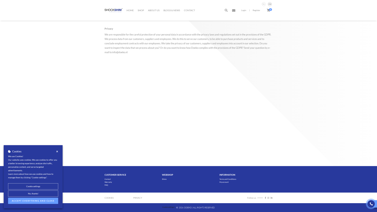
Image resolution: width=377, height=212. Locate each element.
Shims (164, 179)
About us (153, 10)
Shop (141, 10)
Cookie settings (33, 186)
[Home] (114, 10)
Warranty (108, 182)
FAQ (106, 185)
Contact (189, 10)
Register (256, 10)
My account (224, 182)
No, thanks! (33, 193)
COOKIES (109, 198)
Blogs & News (171, 10)
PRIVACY (137, 198)
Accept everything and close (33, 200)
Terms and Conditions (227, 179)
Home (130, 10)
